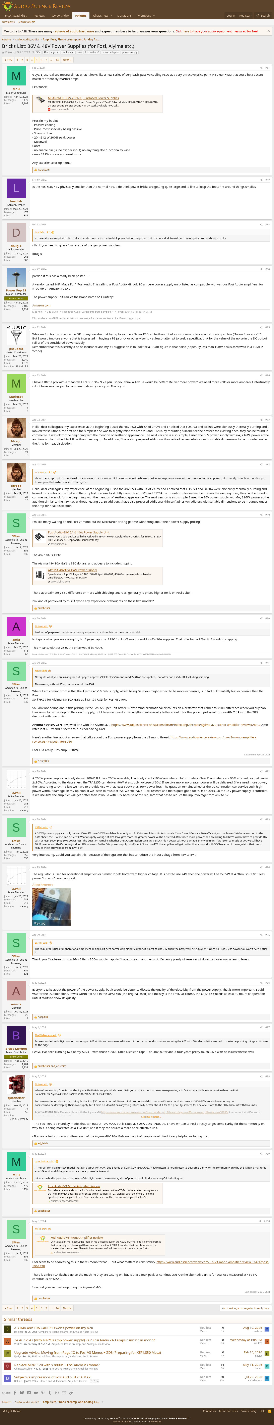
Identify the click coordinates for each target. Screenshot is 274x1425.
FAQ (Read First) (16, 15)
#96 (267, 982)
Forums (80, 15)
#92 (267, 771)
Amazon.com (41, 305)
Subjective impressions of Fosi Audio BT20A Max (52, 1377)
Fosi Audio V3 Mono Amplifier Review (74, 1186)
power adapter (110, 52)
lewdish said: (42, 232)
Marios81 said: (43, 472)
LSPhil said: (41, 827)
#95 (267, 935)
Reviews (39, 15)
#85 (267, 327)
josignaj (18, 1332)
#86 (267, 375)
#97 (267, 1027)
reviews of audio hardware (74, 31)
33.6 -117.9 (22, 366)
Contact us (209, 1411)
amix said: (41, 671)
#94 (267, 867)
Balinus (18, 1381)
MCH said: (41, 1229)
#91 (267, 663)
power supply (129, 52)
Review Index (60, 15)
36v (38, 52)
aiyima (55, 52)
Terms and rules (228, 1411)
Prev (9, 60)
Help (262, 1411)
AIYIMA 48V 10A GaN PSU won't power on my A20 (53, 1328)
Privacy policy (249, 1411)
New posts (8, 22)
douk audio (68, 52)
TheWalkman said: (46, 1035)
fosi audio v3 (92, 52)
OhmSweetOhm (23, 1368)
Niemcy (24, 810)
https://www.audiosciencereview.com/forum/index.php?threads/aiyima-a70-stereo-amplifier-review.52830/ (186, 725)
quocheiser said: (44, 1161)
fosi (80, 52)
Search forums (26, 22)
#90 (267, 618)
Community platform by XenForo (115, 1418)
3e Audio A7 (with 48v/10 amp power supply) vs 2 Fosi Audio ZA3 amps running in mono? (84, 1340)
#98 (267, 1076)
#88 (267, 464)
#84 (267, 269)
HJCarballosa (255, 1380)
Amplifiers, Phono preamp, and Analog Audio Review (68, 1332)
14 (57, 60)
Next (66, 60)
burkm (258, 1368)
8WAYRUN (156, 1421)
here (186, 31)
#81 (267, 67)
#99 (267, 1153)
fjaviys (17, 1356)
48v (46, 52)
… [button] (51, 60)
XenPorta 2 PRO (121, 1421)
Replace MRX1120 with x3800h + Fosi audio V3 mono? (56, 1365)
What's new (100, 15)
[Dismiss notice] (268, 31)
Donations (124, 15)
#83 (267, 224)
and (52, 1066)
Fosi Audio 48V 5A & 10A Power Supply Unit (78, 532)
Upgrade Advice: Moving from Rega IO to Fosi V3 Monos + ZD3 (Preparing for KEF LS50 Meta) (87, 1352)
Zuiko (8, 52)
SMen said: (41, 626)
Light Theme (13, 1411)
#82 (267, 180)
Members (144, 15)
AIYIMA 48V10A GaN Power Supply (72, 570)
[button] (111, 15)
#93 (267, 819)
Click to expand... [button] (151, 1117)
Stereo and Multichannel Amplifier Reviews (74, 1368)
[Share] (261, 68)
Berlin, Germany (19, 1119)
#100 (267, 1221)
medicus (257, 1331)
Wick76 (18, 1344)
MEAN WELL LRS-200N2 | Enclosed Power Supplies (83, 98)
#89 (267, 515)
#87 (267, 420)
